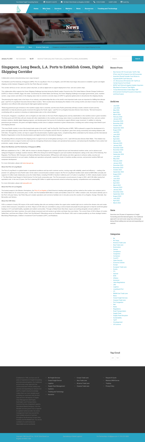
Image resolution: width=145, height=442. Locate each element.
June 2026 (116, 108)
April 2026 (116, 112)
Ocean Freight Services (120, 298)
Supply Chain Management (56, 386)
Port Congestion (118, 302)
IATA (114, 276)
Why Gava (46, 9)
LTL (114, 291)
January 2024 (117, 163)
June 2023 (116, 178)
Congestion (116, 254)
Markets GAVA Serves (112, 380)
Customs (51, 389)
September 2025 (118, 128)
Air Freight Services (54, 378)
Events (115, 269)
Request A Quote (111, 378)
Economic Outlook (118, 262)
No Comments (21, 59)
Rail (114, 304)
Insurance (116, 280)
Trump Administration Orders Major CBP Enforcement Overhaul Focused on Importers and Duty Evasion (127, 92)
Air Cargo (116, 240)
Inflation (115, 278)
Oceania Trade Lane (119, 300)
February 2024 (117, 161)
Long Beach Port (68, 59)
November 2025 (118, 123)
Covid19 (115, 258)
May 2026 (116, 110)
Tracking (108, 383)
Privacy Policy (110, 386)
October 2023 (117, 170)
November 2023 (118, 167)
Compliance (117, 251)
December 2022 (118, 192)
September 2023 (118, 172)
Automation (117, 247)
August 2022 (117, 196)
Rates (115, 307)
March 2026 (117, 114)
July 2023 (116, 176)
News (78, 9)
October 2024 (117, 152)
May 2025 (116, 136)
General (115, 273)
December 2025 (118, 121)
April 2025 (116, 139)
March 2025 (117, 141)
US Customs (117, 324)
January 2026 (117, 119)
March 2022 (117, 203)
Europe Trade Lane (83, 378)
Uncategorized (117, 322)
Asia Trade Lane (56, 59)
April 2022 (116, 200)
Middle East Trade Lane (120, 293)
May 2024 (116, 158)
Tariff (115, 320)
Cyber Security (117, 260)
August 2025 (117, 130)
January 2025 (117, 145)
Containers (116, 256)
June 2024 (116, 156)
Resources (89, 9)
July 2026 (116, 106)
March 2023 (117, 185)
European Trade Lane (120, 267)
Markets (69, 9)
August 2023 (117, 174)
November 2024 (118, 150)
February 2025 (117, 143)
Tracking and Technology (107, 9)
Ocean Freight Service (55, 380)
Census (115, 249)
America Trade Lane (44, 59)
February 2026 (117, 117)
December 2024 (118, 147)
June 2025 (116, 134)
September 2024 (118, 154)
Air (114, 238)
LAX (114, 284)
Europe (115, 265)
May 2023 (116, 181)
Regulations (117, 309)
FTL (114, 271)
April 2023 (116, 183)
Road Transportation (119, 311)
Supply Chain (117, 313)
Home (36, 9)
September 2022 (118, 194)
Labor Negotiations (119, 282)
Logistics (116, 287)
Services (57, 9)
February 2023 (117, 187)
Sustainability (83, 59)
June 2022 (116, 198)
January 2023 (117, 189)
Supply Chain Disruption (120, 315)
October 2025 (117, 125)
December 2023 (118, 165)
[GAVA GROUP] (18, 8)
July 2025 (116, 132)
